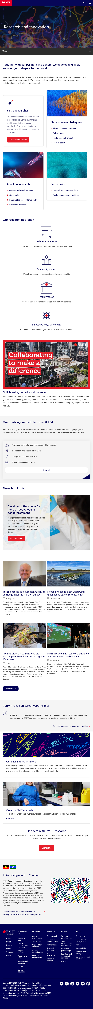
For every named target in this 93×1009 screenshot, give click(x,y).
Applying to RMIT (22, 957)
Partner (64, 931)
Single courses (21, 952)
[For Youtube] (83, 983)
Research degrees (50, 949)
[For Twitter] (67, 983)
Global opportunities (37, 951)
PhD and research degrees (66, 122)
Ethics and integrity (17, 204)
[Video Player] (46, 364)
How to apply (59, 143)
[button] (84, 3)
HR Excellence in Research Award (53, 715)
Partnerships (52, 945)
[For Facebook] (61, 983)
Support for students (37, 946)
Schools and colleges (81, 953)
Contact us (46, 848)
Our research (52, 936)
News (8, 938)
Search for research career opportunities (70, 726)
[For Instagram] (72, 983)
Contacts (9, 955)
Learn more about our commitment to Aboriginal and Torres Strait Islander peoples (22, 913)
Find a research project (63, 138)
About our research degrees (65, 128)
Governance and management (82, 940)
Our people (14, 195)
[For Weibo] (88, 983)
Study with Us (22, 932)
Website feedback (21, 985)
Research (51, 931)
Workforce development (66, 937)
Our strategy (81, 936)
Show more (11, 689)
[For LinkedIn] (77, 983)
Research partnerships (66, 950)
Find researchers (51, 954)
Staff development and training (66, 943)
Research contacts (50, 960)
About (78, 931)
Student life (37, 941)
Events (9, 942)
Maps (8, 949)
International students (23, 962)
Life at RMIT (37, 931)
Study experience (37, 937)
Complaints (35, 985)
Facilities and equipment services (66, 956)
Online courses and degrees (23, 945)
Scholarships (58, 133)
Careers (9, 952)
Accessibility (8, 985)
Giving (63, 961)
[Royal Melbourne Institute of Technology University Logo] (6, 3)
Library (9, 945)
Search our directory (18, 140)
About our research (18, 184)
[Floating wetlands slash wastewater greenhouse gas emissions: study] (68, 573)
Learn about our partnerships (65, 190)
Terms (34, 983)
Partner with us (59, 184)
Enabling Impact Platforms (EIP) (23, 200)
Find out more (16, 538)
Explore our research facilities (66, 195)
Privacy (41, 983)
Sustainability (81, 948)
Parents (21, 966)
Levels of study (21, 939)
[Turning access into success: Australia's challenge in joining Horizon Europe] (24, 573)
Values (78, 945)
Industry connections (37, 956)
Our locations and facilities (83, 958)
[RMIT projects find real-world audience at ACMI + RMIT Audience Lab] (68, 635)
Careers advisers (21, 971)
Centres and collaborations (21, 190)
